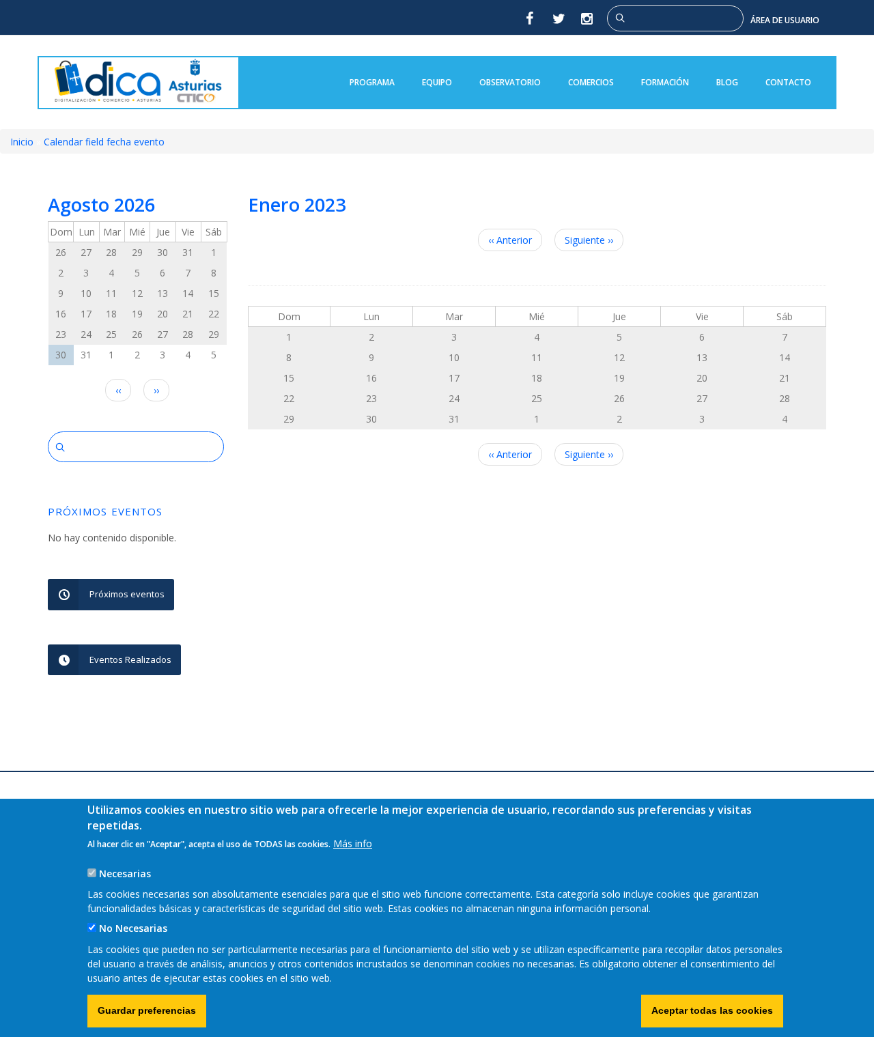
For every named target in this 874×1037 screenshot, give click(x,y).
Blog (727, 82)
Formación (665, 82)
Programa (372, 82)
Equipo (437, 82)
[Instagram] (588, 18)
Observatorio (510, 82)
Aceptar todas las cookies (712, 1010)
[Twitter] (559, 18)
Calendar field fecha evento (104, 141)
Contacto (788, 82)
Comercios (591, 82)
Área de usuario (784, 20)
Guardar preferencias (147, 1010)
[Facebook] (529, 18)
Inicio (21, 141)
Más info (352, 843)
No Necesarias (133, 928)
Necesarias (125, 873)
